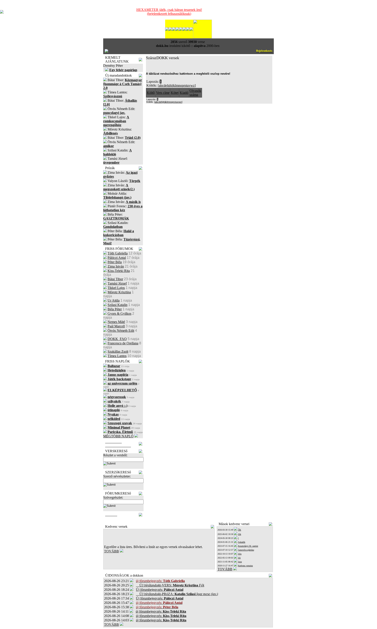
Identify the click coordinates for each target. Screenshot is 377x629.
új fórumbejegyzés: (161, 611)
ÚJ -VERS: (170, 585)
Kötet (174, 93)
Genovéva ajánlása (246, 550)
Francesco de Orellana (123, 343)
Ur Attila (114, 300)
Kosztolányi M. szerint (248, 546)
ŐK (239, 530)
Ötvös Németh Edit (121, 330)
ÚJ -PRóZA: (177, 594)
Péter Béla (115, 262)
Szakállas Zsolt (118, 351)
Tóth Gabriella (118, 253)
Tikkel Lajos (116, 288)
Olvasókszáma (195, 92)
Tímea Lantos (117, 356)
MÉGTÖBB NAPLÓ (118, 436)
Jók (239, 534)
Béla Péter (115, 309)
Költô (151, 93)
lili (239, 558)
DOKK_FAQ (117, 339)
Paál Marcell (116, 326)
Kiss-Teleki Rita (119, 271)
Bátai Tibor (115, 279)
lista (240, 561)
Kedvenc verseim (245, 565)
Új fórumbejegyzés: (159, 589)
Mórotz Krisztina (119, 292)
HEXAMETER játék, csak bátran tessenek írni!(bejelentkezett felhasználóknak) (169, 11)
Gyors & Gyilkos (119, 313)
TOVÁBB (111, 551)
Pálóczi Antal (117, 258)
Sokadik (241, 542)
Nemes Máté (116, 322)
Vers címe (163, 93)
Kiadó (184, 93)
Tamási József (117, 283)
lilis (240, 554)
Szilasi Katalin (117, 305)
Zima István (116, 266)
